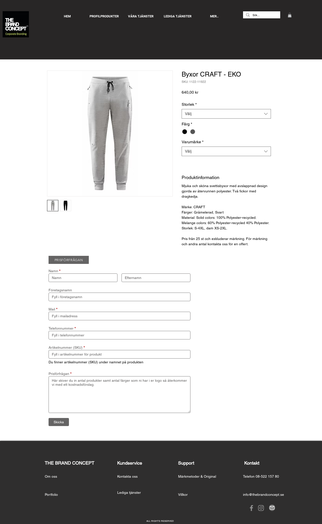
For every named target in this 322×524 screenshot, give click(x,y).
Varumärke (193, 141)
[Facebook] (251, 508)
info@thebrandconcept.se (263, 495)
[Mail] (272, 508)
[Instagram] (261, 508)
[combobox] (226, 114)
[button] (290, 15)
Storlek (189, 104)
